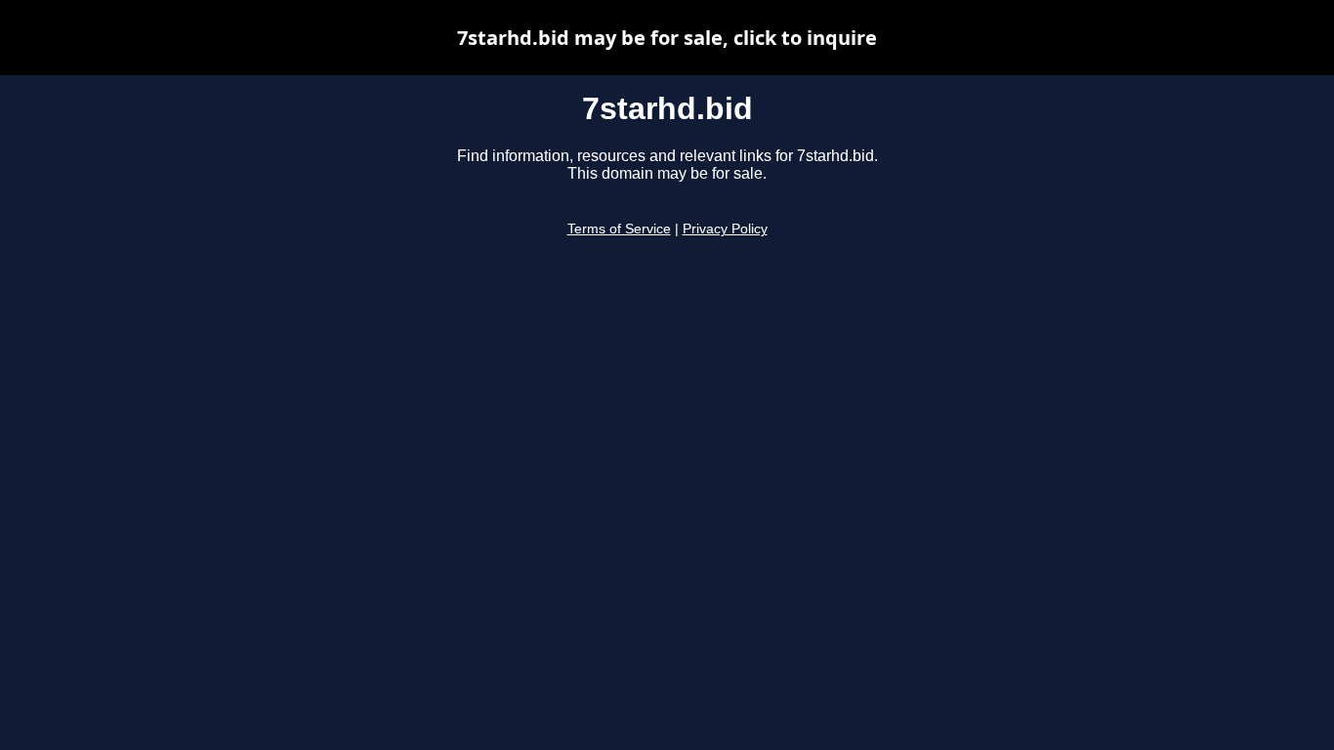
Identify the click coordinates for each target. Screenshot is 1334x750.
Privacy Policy (725, 229)
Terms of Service (619, 229)
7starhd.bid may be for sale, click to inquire (667, 37)
